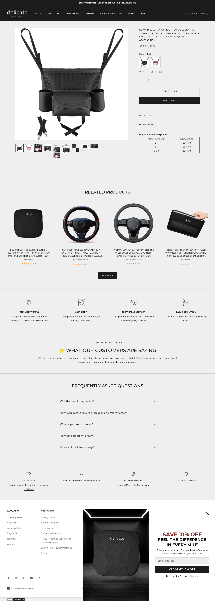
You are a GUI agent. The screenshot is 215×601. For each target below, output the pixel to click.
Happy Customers (137, 13)
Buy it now (169, 100)
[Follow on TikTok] (38, 578)
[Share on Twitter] (152, 72)
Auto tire (11, 522)
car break (11, 538)
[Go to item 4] (47, 148)
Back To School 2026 (111, 13)
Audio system (14, 528)
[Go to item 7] (76, 148)
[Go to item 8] (85, 147)
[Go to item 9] (94, 146)
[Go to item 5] (57, 151)
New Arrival (73, 13)
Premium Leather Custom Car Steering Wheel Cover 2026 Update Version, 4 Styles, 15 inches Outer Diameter (133, 253)
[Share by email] (160, 72)
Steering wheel (15, 517)
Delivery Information (51, 533)
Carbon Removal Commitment (56, 547)
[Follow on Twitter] (16, 578)
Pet (59, 13)
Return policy (47, 528)
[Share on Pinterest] (156, 72)
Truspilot (29, 489)
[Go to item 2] (29, 148)
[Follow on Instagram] (23, 578)
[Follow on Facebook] (8, 578)
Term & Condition (50, 522)
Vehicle (37, 13)
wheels (11, 544)
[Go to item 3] (38, 148)
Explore (90, 13)
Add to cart (169, 91)
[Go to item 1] (19, 148)
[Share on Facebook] (148, 72)
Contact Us (46, 553)
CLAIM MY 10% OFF (182, 569)
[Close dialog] (208, 514)
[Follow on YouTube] (31, 578)
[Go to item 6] (66, 149)
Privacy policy (48, 517)
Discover (107, 275)
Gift (49, 13)
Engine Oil (12, 533)
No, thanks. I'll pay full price (182, 576)
